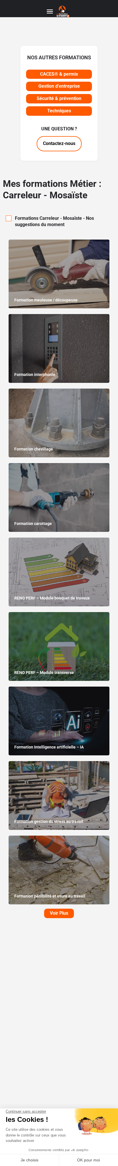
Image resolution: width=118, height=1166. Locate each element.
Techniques (59, 110)
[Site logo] (64, 11)
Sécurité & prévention (59, 98)
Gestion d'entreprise (59, 86)
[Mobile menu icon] (50, 11)
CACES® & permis (59, 74)
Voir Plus (59, 913)
